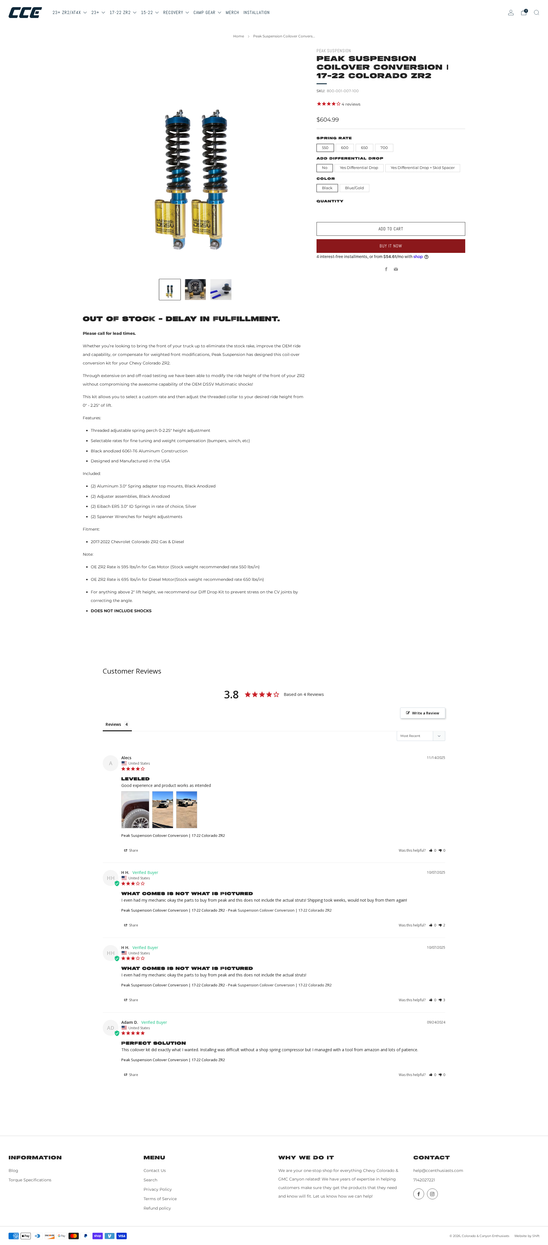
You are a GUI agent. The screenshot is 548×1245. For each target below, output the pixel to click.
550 (325, 148)
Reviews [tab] (113, 724)
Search (150, 1179)
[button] (432, 850)
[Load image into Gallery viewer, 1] (170, 290)
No (324, 168)
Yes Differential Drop (359, 168)
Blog (13, 1170)
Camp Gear (205, 12)
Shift (535, 1236)
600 (344, 148)
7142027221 (424, 1179)
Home (238, 36)
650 (364, 148)
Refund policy (157, 1208)
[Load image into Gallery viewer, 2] (195, 290)
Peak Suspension (334, 50)
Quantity (330, 201)
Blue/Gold (354, 188)
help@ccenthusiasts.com (438, 1170)
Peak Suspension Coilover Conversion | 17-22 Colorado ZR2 (173, 835)
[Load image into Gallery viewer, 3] (221, 290)
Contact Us (155, 1170)
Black (327, 188)
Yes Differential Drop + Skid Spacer (423, 168)
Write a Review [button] (425, 713)
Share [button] (133, 850)
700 (384, 148)
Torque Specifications (30, 1179)
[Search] (536, 12)
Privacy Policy (158, 1189)
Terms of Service (160, 1198)
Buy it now (391, 246)
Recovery (174, 12)
